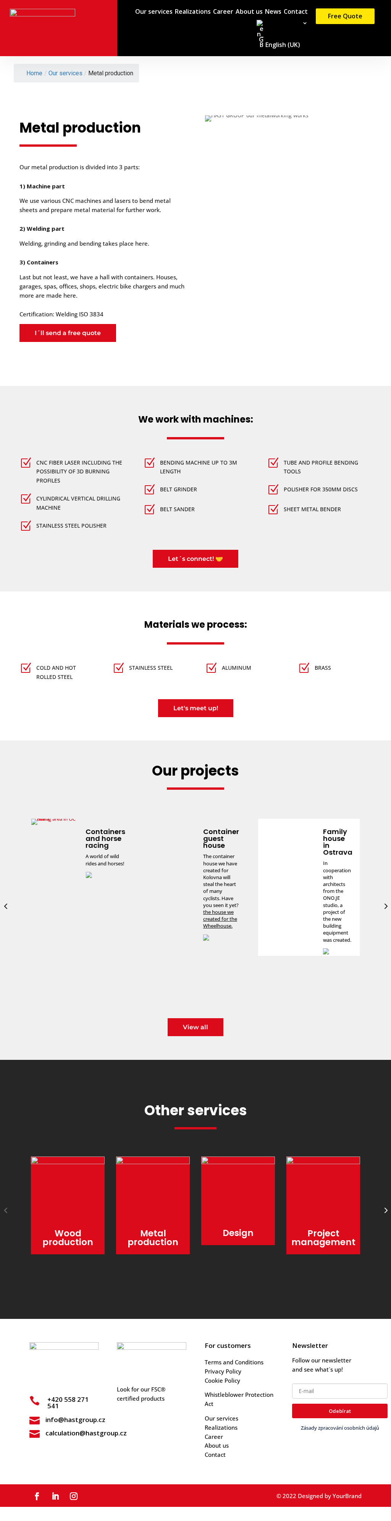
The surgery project (334, 838)
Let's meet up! (195, 708)
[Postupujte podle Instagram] (73, 1496)
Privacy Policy (223, 1371)
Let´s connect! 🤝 (195, 558)
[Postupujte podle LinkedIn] (55, 1496)
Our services (154, 12)
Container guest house (107, 838)
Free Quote (345, 16)
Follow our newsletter (321, 1360)
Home (34, 73)
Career (223, 12)
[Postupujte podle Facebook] (37, 1496)
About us (249, 12)
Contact (296, 12)
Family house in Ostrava (224, 842)
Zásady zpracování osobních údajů (340, 1427)
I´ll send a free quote (68, 333)
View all (195, 1027)
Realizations (193, 12)
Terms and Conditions (234, 1362)
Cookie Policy (222, 1380)
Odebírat (340, 1411)
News (273, 12)
